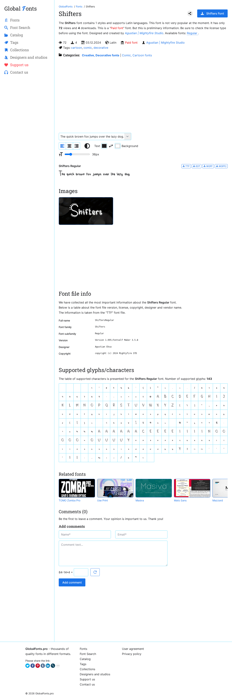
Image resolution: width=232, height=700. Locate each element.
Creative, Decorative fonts (100, 55)
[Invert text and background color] (111, 146)
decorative (101, 47)
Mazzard (217, 500)
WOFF (209, 166)
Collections (87, 669)
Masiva (140, 500)
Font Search (88, 654)
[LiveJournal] (53, 665)
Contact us (87, 684)
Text (97, 146)
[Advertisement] (27, 136)
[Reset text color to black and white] (87, 146)
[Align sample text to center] (69, 146)
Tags (83, 664)
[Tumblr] (43, 665)
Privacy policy (131, 654)
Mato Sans (180, 500)
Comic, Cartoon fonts (137, 55)
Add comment (72, 582)
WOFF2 (222, 166)
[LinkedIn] (48, 665)
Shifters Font (215, 13)
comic (88, 47)
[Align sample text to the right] (76, 146)
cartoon (76, 47)
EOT (197, 166)
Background (130, 146)
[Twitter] (27, 665)
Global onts (20, 8)
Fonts (83, 649)
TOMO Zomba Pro (69, 500)
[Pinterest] (38, 665)
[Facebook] (32, 665)
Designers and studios (95, 674)
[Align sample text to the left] (62, 146)
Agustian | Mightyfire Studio (144, 33)
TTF (187, 166)
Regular (192, 33)
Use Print (102, 500)
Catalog (85, 659)
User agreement (133, 649)
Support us (87, 679)
